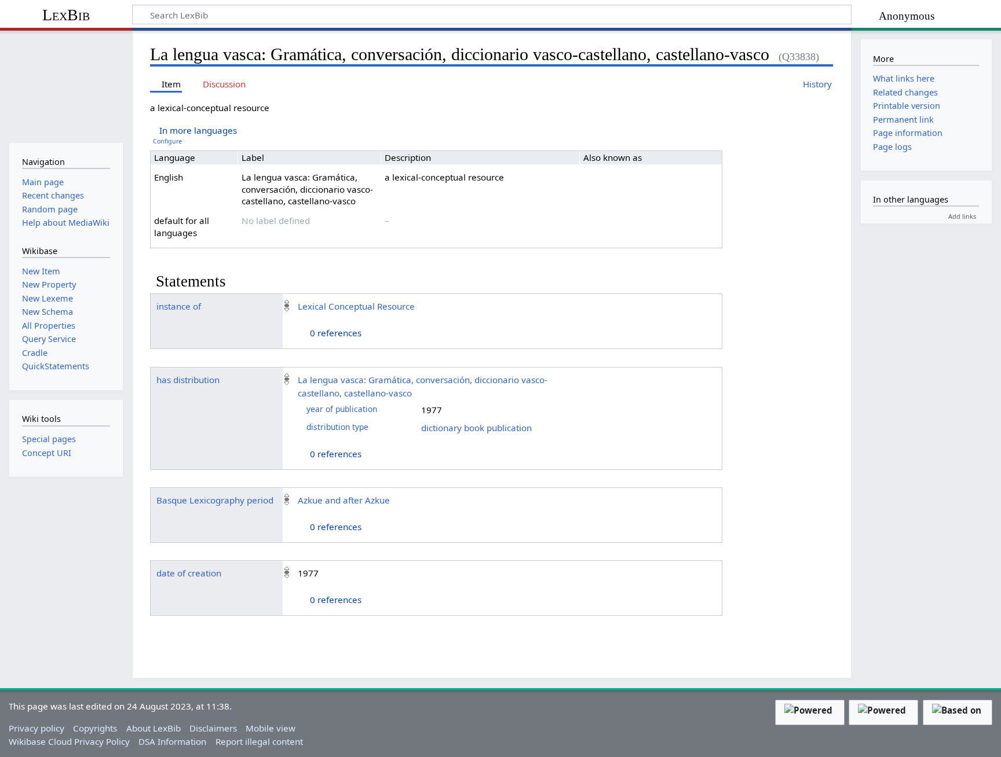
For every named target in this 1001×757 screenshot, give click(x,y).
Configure (167, 141)
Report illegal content (259, 741)
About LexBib (153, 728)
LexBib (66, 15)
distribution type (337, 426)
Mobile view (270, 728)
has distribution (188, 379)
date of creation (188, 573)
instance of (178, 306)
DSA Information (172, 741)
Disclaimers (213, 728)
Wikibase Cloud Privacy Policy (69, 741)
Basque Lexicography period (214, 500)
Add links (962, 216)
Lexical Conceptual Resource (356, 306)
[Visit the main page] (65, 85)
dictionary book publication (476, 427)
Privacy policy (36, 728)
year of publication (341, 408)
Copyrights (95, 728)
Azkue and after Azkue (344, 500)
